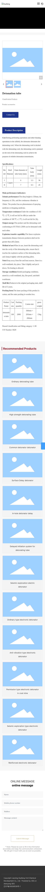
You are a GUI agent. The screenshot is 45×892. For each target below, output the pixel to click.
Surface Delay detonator (22, 480)
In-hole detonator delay (22, 513)
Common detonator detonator (22, 447)
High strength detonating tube (22, 414)
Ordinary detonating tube (23, 381)
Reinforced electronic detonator (22, 763)
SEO (13, 884)
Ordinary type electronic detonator (22, 620)
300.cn (34, 881)
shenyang (7, 884)
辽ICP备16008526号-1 (12, 886)
